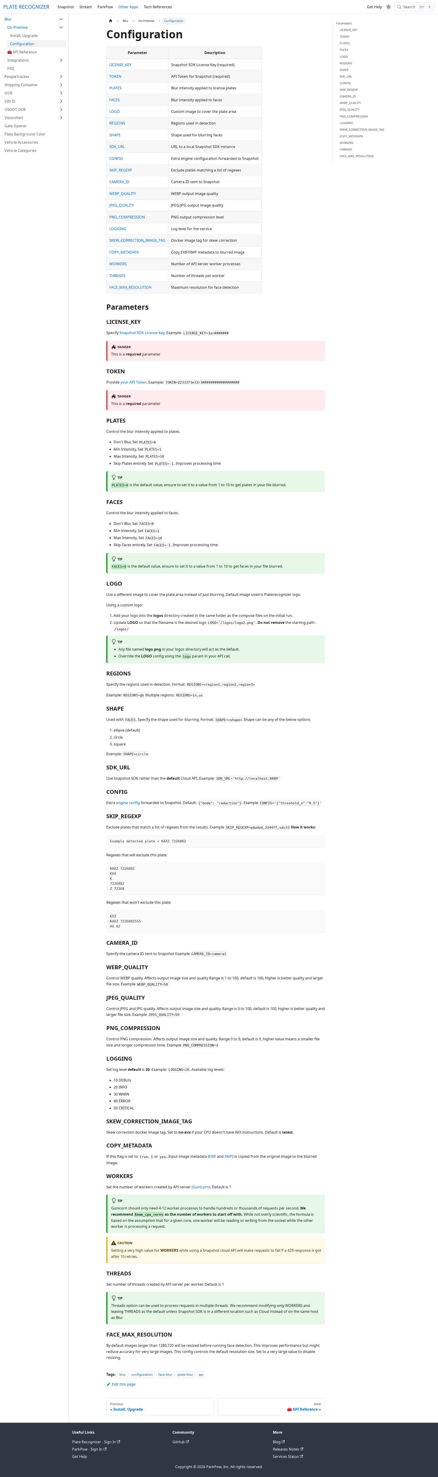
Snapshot (65, 6)
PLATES (115, 88)
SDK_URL (117, 146)
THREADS (117, 275)
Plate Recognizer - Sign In (94, 1441)
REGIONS (117, 123)
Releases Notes (286, 1449)
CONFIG (116, 158)
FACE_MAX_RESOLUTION (130, 287)
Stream (85, 6)
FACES (114, 99)
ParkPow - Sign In (87, 1449)
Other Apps (128, 6)
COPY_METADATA (124, 252)
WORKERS (118, 263)
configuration (142, 1374)
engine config (128, 802)
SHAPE (115, 135)
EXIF (212, 1156)
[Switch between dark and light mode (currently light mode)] (388, 6)
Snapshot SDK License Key (142, 332)
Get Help (374, 6)
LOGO (114, 111)
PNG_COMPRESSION (127, 217)
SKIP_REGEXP (120, 170)
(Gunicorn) (201, 1186)
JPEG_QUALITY (121, 205)
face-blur (165, 1374)
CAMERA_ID (119, 181)
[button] (34, 19)
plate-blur (185, 1374)
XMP (228, 1156)
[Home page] (110, 20)
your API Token (133, 382)
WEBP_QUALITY (122, 193)
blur (123, 1374)
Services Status (286, 1456)
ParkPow (105, 6)
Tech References (158, 6)
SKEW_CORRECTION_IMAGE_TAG (137, 240)
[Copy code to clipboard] (319, 840)
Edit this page (124, 1384)
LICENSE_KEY (120, 64)
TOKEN (115, 76)
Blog (277, 1441)
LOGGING (117, 228)
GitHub (178, 1441)
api (201, 1374)
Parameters (344, 23)
